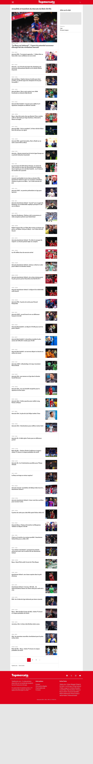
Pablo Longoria (64, 688)
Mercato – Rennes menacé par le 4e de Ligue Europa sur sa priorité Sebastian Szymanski (28, 154)
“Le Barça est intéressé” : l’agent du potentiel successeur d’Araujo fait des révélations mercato (33, 46)
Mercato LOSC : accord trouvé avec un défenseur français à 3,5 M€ (26, 315)
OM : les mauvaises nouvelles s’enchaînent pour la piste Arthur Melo (27, 637)
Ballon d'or (63, 684)
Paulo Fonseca (75, 693)
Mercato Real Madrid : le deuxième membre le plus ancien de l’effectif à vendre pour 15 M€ (26, 340)
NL (55, 699)
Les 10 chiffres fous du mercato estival (22, 252)
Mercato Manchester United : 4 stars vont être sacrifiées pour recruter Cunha (28, 501)
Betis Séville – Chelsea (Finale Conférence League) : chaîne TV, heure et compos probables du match (26, 451)
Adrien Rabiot (63, 695)
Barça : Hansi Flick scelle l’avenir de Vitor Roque (25, 562)
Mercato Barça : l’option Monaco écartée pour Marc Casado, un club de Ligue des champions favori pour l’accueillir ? (26, 80)
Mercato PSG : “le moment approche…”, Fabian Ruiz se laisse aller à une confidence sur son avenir (27, 55)
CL (50, 699)
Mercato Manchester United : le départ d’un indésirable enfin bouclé (28, 290)
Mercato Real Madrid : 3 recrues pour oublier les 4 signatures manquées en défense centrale (26, 104)
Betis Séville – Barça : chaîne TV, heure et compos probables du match (26, 649)
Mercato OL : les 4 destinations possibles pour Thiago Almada (27, 463)
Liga (61, 28)
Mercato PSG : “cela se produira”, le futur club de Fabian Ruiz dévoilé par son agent (28, 129)
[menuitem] (80, 2)
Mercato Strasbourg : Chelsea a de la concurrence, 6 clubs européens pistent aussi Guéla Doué (26, 216)
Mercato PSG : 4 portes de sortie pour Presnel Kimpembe (25, 302)
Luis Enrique (68, 686)
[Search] (80, 2)
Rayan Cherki (63, 691)
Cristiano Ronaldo (75, 688)
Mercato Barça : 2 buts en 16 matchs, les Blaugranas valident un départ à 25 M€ (26, 525)
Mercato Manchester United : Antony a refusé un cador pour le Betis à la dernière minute (27, 265)
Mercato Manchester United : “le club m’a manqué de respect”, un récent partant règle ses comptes (27, 240)
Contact (38, 684)
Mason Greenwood (65, 693)
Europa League (64, 30)
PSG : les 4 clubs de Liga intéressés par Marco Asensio (27, 599)
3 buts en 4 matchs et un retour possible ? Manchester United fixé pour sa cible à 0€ (27, 538)
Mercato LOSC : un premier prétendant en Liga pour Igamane (27, 191)
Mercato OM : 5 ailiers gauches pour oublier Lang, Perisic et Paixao (26, 401)
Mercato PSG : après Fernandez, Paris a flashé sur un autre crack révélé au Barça (26, 141)
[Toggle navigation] (13, 2)
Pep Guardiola (71, 690)
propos (38, 690)
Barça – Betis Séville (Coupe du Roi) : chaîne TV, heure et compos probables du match (27, 612)
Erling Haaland (77, 686)
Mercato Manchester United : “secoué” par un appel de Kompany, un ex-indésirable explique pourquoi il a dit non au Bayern (27, 204)
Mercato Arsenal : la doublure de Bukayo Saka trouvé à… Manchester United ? (28, 488)
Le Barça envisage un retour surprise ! (22, 475)
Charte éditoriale (40, 688)
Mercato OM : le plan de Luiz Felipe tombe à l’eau (26, 413)
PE (52, 699)
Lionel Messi (63, 690)
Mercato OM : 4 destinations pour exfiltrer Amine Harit (27, 426)
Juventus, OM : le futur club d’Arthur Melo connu (26, 624)
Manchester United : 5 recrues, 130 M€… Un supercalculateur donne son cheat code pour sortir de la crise (27, 588)
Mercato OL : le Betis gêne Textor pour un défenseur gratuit (27, 439)
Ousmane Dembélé (73, 691)
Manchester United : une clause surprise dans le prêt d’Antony (27, 575)
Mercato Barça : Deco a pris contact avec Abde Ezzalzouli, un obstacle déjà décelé (25, 92)
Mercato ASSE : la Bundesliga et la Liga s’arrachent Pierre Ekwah (26, 364)
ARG (48, 699)
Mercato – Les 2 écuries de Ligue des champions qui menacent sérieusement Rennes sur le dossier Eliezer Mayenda (27, 68)
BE (53, 699)
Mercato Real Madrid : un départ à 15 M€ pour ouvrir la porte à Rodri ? (27, 327)
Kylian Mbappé (71, 684)
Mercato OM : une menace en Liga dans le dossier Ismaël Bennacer (26, 377)
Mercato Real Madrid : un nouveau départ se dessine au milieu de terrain (27, 352)
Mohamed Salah (72, 695)
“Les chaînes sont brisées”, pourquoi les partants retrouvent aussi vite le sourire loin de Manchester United (26, 551)
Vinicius (78, 690)
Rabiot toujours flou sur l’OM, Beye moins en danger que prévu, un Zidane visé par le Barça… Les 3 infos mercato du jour (28, 229)
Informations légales (41, 686)
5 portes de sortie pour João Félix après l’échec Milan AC (28, 512)
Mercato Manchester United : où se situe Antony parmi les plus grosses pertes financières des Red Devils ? (27, 278)
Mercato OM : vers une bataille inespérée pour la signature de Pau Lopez (26, 389)
